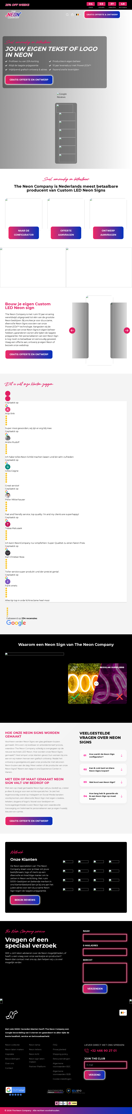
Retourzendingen (61, 1059)
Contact (9, 1068)
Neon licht (34, 1054)
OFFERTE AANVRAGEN (66, 232)
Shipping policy (60, 1054)
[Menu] (125, 14)
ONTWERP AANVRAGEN (108, 232)
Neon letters (35, 1049)
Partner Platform (37, 1066)
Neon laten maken (14, 1049)
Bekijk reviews (25, 900)
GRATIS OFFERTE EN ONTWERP (29, 79)
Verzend (95, 1074)
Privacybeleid (59, 1049)
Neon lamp (34, 1045)
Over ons (9, 1063)
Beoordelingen (12, 1059)
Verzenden (95, 988)
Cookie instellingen (62, 1079)
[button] (7, 393)
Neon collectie (12, 1045)
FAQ (55, 1045)
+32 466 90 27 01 (103, 1050)
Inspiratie (9, 1054)
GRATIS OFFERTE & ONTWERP (102, 14)
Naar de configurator (24, 232)
